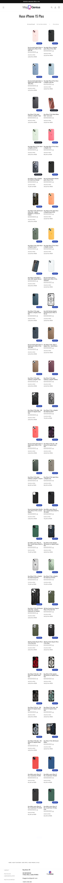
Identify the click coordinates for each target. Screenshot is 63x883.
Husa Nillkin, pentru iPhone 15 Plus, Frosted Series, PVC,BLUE (50, 775)
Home (10, 862)
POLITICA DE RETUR (9, 879)
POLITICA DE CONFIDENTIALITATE (9, 875)
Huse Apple (25, 862)
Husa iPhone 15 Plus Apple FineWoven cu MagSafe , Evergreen (35, 477)
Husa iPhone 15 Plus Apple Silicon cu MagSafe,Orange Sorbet (51, 211)
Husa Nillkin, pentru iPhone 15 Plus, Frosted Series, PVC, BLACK (35, 807)
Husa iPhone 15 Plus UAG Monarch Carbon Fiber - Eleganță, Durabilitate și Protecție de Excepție (35, 213)
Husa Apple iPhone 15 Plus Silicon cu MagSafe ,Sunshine (51, 246)
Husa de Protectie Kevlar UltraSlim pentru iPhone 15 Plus (51, 179)
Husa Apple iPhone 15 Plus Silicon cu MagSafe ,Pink (51, 147)
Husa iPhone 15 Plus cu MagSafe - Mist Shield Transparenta (35, 576)
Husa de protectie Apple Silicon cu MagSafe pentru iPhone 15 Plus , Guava (35, 445)
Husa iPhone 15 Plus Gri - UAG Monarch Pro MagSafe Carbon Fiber (34, 709)
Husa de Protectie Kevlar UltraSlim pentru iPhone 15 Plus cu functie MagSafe (35, 511)
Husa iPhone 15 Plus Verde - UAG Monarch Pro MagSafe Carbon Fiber (51, 709)
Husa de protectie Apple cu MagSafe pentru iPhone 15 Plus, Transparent (50, 279)
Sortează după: (31, 24)
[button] (3, 7)
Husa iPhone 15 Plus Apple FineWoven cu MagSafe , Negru (34, 115)
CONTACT (6, 870)
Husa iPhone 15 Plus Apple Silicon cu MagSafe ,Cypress (35, 246)
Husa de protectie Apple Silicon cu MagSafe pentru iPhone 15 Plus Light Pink (35, 49)
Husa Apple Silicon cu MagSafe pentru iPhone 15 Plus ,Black (50, 48)
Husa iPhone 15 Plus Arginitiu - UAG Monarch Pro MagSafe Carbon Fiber (51, 675)
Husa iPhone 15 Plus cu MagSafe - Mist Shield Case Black (51, 411)
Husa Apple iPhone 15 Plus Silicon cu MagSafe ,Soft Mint (35, 147)
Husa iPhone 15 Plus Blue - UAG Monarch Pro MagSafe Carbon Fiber (35, 742)
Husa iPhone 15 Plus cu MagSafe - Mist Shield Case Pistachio (51, 576)
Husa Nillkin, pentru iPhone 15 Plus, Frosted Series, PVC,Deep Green (50, 808)
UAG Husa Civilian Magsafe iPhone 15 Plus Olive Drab (35, 642)
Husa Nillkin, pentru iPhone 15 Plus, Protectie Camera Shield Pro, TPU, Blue (35, 841)
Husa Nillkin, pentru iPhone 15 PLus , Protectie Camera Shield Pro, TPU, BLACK (51, 511)
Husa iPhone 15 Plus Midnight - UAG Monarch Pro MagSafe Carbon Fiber (51, 544)
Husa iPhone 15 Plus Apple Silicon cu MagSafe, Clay (51, 477)
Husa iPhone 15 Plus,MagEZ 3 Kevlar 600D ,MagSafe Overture (34, 278)
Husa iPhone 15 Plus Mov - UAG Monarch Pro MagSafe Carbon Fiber (50, 445)
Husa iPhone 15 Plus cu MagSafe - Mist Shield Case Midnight (35, 179)
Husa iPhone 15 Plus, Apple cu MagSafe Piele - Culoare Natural (50, 345)
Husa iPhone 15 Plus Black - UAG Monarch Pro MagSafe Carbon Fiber (35, 412)
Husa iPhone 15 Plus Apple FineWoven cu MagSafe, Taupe (34, 378)
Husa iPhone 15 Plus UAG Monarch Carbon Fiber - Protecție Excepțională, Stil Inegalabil (35, 610)
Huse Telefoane (16, 862)
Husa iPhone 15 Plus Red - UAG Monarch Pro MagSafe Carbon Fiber (34, 675)
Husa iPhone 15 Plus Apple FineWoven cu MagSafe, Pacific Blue (34, 312)
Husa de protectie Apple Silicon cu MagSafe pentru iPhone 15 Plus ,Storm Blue (35, 346)
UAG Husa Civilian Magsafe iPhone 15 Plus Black (51, 642)
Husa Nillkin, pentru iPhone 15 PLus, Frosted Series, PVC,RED (34, 775)
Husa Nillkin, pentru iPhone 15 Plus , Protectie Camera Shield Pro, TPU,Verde (35, 544)
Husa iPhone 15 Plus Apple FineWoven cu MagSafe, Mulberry (51, 378)
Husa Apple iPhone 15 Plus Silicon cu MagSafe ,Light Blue (51, 81)
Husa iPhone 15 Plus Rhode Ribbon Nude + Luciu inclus (51, 115)
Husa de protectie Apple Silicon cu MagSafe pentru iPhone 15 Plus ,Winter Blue (35, 82)
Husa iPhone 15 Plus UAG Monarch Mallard (51, 741)
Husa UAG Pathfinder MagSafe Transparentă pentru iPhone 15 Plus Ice (50, 312)
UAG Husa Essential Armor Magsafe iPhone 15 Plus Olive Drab (51, 609)
